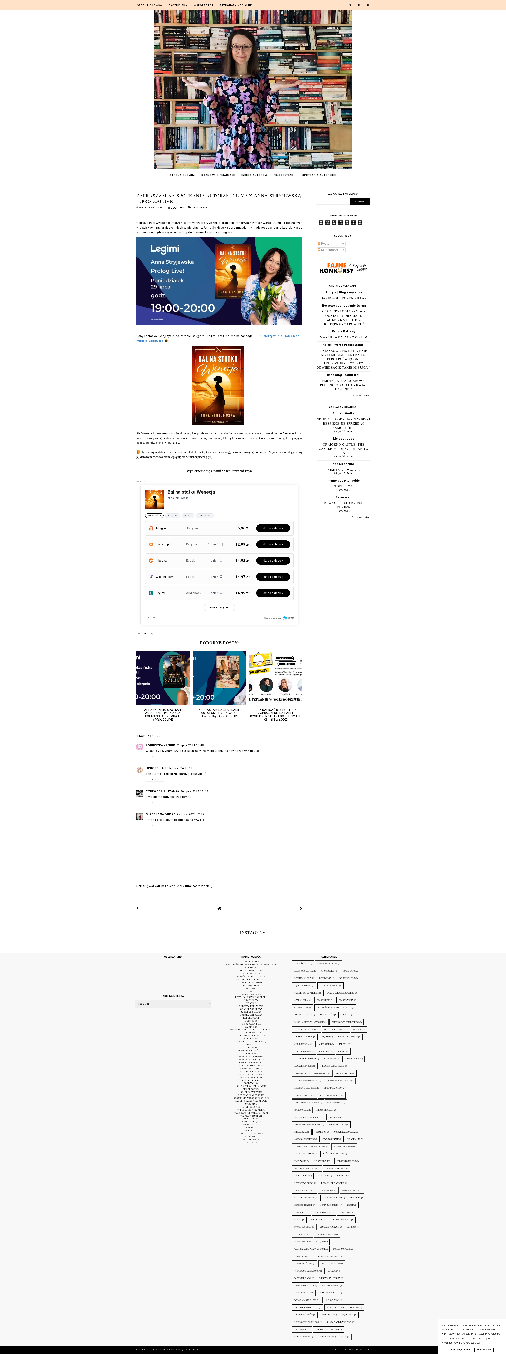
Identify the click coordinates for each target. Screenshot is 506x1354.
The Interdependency (327, 1256)
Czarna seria (301, 1000)
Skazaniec (299, 1212)
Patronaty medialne (236, 5)
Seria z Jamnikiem (329, 1205)
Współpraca (204, 5)
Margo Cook (301, 1110)
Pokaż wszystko (361, 395)
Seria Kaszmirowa (332, 1198)
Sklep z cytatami (251, 1092)
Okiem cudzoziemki (304, 1139)
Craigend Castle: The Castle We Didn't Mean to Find (343, 448)
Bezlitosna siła (302, 978)
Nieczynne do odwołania (307, 1124)
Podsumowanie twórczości (251, 1050)
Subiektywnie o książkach (175, 1350)
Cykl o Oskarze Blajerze (340, 993)
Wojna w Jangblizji (329, 1293)
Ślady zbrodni (302, 1337)
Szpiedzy (351, 1227)
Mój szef (333, 1117)
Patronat (251, 1045)
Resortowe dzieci (303, 1183)
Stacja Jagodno (322, 1212)
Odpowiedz (155, 756)
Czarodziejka (346, 1000)
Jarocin (343, 1044)
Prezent (251, 1053)
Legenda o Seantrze (305, 1088)
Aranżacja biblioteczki (251, 976)
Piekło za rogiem (343, 1146)
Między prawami (324, 1110)
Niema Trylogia (337, 1124)
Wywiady (251, 1128)
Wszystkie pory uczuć (306, 1307)
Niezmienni (320, 1132)
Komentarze (329, 249)
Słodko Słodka (344, 413)
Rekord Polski (251, 1080)
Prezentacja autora (251, 1056)
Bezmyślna (325, 978)
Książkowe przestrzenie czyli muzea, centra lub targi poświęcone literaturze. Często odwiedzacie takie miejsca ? (344, 358)
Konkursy (251, 1021)
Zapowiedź (251, 1131)
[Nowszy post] (137, 908)
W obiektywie (251, 1107)
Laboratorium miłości (338, 1081)
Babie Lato (349, 971)
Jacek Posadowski (348, 1037)
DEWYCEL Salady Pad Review (344, 505)
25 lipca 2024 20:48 (190, 745)
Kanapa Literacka (251, 1015)
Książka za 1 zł (251, 1024)
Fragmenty (251, 1000)
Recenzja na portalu (251, 1077)
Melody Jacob (343, 438)
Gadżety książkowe (251, 1006)
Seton (350, 1205)
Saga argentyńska (304, 1198)
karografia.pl (361, 1350)
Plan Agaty (300, 1161)
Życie (344, 1337)
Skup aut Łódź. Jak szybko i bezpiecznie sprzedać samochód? (343, 423)
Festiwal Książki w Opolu (251, 997)
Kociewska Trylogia (305, 1059)
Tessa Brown (301, 1256)
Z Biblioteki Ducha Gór (306, 1322)
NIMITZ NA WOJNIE (344, 469)
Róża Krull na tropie (332, 1183)
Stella (298, 1220)
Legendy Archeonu (334, 1088)
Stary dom (344, 1212)
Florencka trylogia (305, 1029)
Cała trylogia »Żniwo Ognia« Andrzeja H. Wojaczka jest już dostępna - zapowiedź (343, 317)
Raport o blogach (251, 1068)
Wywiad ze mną (251, 1125)
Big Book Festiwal (251, 982)
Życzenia (251, 1142)
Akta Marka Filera (327, 963)
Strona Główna (149, 5)
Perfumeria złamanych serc (310, 1146)
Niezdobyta (300, 1132)
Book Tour (251, 988)
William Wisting (330, 1285)
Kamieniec (324, 1051)
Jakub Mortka (302, 1044)
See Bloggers (251, 1089)
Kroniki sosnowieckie (332, 1066)
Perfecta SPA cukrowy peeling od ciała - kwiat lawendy (343, 384)
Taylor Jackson (341, 1249)
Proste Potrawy (343, 331)
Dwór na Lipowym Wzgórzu (309, 1022)
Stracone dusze (342, 1220)
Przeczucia (323, 1176)
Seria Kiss (355, 1198)
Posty (324, 243)
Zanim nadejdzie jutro (339, 1322)
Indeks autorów (254, 175)
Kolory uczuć (352, 1059)
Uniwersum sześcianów (307, 1271)
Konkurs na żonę (303, 1066)
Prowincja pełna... (335, 1168)
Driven (345, 1015)
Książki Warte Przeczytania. (344, 344)
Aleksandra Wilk (303, 971)
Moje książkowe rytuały (251, 1036)
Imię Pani (325, 1037)
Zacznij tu (178, 5)
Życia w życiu (325, 1337)
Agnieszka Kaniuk (160, 745)
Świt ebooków (251, 1139)
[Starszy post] (301, 908)
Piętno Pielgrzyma (304, 1154)
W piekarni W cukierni (251, 1110)
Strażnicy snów (303, 1227)
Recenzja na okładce (251, 1074)
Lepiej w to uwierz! (330, 1095)
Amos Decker (328, 971)
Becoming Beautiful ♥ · (344, 375)
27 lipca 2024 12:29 (190, 814)
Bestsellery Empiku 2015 (251, 979)
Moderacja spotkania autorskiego (251, 1030)
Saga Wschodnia (350, 1190)
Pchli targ (251, 1047)
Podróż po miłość (346, 1161)
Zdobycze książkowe (251, 1134)
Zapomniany (300, 1329)
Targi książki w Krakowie (251, 1101)
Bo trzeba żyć (347, 978)
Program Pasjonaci (251, 1062)
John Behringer (302, 1051)
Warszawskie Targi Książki (251, 1113)
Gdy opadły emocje (334, 1029)
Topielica (343, 486)
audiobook (251, 1136)
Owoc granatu (331, 1139)
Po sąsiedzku (321, 1161)
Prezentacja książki (251, 1059)
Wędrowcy (348, 1315)
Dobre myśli (327, 1015)
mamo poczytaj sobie (344, 480)
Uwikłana (333, 1271)
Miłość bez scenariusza (307, 1117)
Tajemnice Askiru (325, 1234)
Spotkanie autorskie (251, 1095)
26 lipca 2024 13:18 (179, 768)
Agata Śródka (301, 963)
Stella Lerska (317, 1220)
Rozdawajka (251, 1083)
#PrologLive (251, 961)
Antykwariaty (251, 973)
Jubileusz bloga (251, 1012)
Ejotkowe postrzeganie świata (343, 305)
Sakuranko (344, 497)
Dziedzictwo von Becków (345, 1022)
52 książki (251, 967)
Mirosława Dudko (161, 814)
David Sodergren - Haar (344, 298)
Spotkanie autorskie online (251, 1098)
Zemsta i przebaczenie (327, 1329)
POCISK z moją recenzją (251, 1042)
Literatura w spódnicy (306, 1102)
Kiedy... (342, 1051)
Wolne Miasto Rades (305, 1300)
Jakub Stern (324, 1044)
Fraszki (251, 1003)
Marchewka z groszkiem (343, 337)
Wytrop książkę (251, 1122)
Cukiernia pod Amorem (306, 993)
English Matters (251, 994)
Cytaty (251, 991)
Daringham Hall (303, 1015)
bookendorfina (344, 464)
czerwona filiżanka (162, 791)
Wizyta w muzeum (251, 1116)
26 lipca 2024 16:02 (194, 791)
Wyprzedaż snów (303, 1315)
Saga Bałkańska (303, 1190)
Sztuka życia (301, 1234)
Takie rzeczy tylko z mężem (309, 1241)
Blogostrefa (251, 985)
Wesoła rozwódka (304, 1285)
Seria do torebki (303, 1205)
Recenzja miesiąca (251, 1071)
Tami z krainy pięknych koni (309, 1249)
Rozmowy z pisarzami (218, 175)
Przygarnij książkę (251, 1065)
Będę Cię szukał (303, 985)
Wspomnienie (251, 1119)
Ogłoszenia (199, 207)
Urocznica (155, 768)
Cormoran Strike (329, 985)
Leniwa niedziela (303, 1095)
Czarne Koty (323, 1000)
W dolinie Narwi (302, 1278)
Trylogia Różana (303, 1263)
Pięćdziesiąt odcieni (333, 1154)
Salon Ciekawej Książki (251, 1086)
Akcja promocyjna (251, 970)
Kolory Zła (330, 1059)
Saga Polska (327, 1190)
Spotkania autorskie (319, 175)
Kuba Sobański (344, 1073)
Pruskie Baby (301, 1176)
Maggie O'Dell (334, 1102)
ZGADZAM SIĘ (484, 1350)
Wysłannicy (327, 1315)
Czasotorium (301, 1007)
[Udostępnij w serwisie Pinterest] (152, 634)
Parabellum (353, 1139)
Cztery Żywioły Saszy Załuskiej (334, 1007)
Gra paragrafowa (251, 1009)
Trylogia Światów (330, 1263)
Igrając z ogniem (303, 1037)
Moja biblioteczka (251, 1033)
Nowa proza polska (344, 1132)
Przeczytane (285, 175)
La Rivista (251, 1027)
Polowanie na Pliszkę (305, 1168)
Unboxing (251, 1104)
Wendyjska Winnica (329, 1278)
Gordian (357, 1029)
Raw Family (343, 1176)
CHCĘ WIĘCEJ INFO (461, 1350)
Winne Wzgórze (302, 1293)
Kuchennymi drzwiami (306, 1081)
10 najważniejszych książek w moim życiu (251, 964)
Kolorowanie (251, 1018)
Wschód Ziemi (332, 1300)
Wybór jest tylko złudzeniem (343, 1307)
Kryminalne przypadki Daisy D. (311, 1073)
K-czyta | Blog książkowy (343, 292)
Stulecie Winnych (329, 1227)
